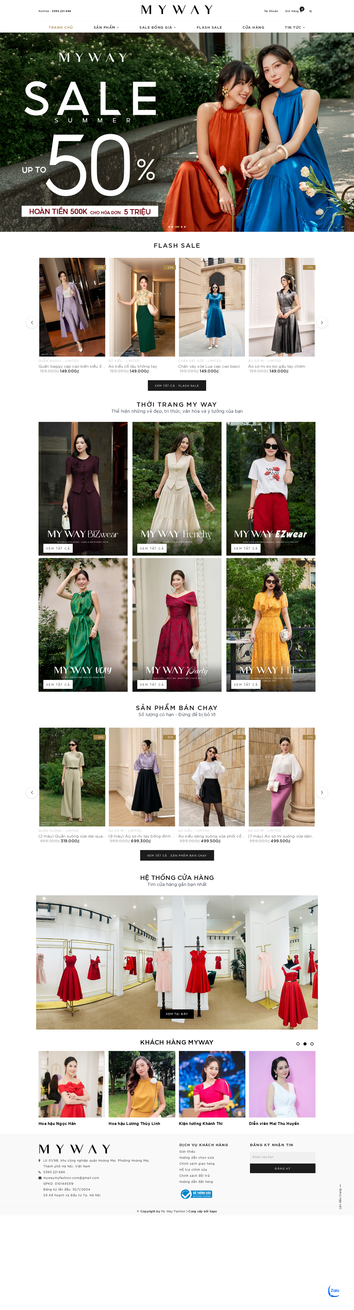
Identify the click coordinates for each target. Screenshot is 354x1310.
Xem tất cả (58, 548)
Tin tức (294, 27)
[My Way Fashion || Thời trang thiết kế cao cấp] (177, 9)
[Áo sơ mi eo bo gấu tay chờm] (142, 315)
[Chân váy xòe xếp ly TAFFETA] (212, 315)
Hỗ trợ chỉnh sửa (193, 1169)
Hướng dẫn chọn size (196, 1157)
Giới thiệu (187, 1151)
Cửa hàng (253, 27)
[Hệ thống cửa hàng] (177, 962)
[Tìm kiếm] (310, 11)
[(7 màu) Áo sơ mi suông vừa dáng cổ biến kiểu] (212, 785)
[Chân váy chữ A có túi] (281, 315)
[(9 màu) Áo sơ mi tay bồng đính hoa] (72, 785)
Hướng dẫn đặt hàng (196, 1181)
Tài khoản (271, 11)
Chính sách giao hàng (197, 1163)
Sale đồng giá (156, 27)
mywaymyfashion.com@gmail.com (71, 1177)
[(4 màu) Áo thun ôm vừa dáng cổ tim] (281, 785)
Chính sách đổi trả (194, 1175)
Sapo (213, 1211)
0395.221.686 (61, 11)
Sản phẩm (105, 27)
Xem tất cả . (177, 385)
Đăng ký (283, 1168)
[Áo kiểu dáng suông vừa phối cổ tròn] (142, 785)
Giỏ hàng (294, 11)
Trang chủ (61, 27)
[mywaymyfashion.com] (177, 132)
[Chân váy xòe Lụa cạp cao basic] (72, 315)
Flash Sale (209, 27)
